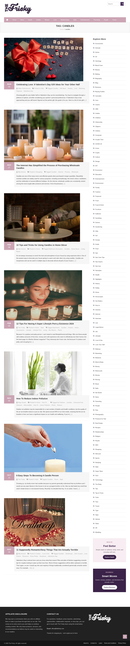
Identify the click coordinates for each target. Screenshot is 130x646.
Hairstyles (98, 270)
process (67, 172)
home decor (75, 249)
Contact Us (94, 643)
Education (98, 174)
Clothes (97, 131)
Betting (97, 74)
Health (30, 20)
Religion (97, 436)
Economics (98, 170)
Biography (98, 78)
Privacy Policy (122, 643)
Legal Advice (99, 327)
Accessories (99, 43)
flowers (70, 327)
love (75, 88)
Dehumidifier (28, 405)
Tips (96, 488)
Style (74, 20)
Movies (47, 20)
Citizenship (98, 122)
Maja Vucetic (22, 402)
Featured (98, 196)
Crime (97, 148)
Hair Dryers (99, 262)
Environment (99, 183)
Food (97, 200)
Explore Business (109, 587)
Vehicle (97, 519)
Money (97, 366)
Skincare (98, 454)
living (45, 330)
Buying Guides (100, 91)
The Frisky (21, 327)
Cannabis (98, 96)
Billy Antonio (22, 172)
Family (97, 187)
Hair (96, 253)
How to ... (45, 402)
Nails (96, 388)
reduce (59, 405)
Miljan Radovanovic (24, 88)
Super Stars (99, 471)
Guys (97, 248)
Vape (97, 515)
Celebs (38, 20)
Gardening (98, 227)
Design (97, 161)
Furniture (98, 209)
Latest (100, 643)
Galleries (98, 214)
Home (14, 20)
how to (36, 405)
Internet (97, 314)
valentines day (28, 91)
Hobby (97, 288)
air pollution (61, 402)
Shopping (39, 172)
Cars (96, 100)
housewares (20, 330)
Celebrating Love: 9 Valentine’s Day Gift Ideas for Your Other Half (48, 84)
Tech (96, 475)
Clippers (98, 126)
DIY (96, 166)
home (77, 327)
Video (97, 523)
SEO (96, 445)
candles (55, 88)
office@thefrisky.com (57, 628)
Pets (96, 410)
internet (60, 172)
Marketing (98, 353)
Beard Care (99, 65)
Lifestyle (98, 336)
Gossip (97, 240)
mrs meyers (52, 330)
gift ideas (63, 88)
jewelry (70, 88)
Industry (97, 310)
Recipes (97, 427)
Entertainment (85, 20)
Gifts (42, 88)
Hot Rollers (98, 301)
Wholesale (75, 172)
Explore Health (109, 557)
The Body (98, 484)
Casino (97, 104)
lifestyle (28, 330)
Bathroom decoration (56, 249)
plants (60, 330)
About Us (86, 643)
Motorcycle (98, 371)
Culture (97, 157)
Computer (98, 135)
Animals (97, 48)
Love (55, 20)
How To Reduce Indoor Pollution (32, 398)
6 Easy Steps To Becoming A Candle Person (37, 475)
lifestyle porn (37, 330)
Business (98, 87)
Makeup (97, 349)
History (97, 283)
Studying (98, 462)
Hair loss (98, 266)
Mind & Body (99, 362)
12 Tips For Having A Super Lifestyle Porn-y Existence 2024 (45, 324)
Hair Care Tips (100, 257)
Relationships (65, 20)
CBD (96, 109)
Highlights (98, 279)
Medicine (98, 358)
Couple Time (99, 139)
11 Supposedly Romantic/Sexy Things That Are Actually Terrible (47, 550)
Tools (97, 497)
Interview (98, 318)
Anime (97, 52)
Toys (96, 502)
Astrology (98, 61)
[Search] (122, 4)
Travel (114, 20)
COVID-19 (98, 144)
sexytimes (43, 556)
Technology (99, 480)
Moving (97, 379)
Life (96, 331)
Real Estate (99, 423)
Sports (97, 458)
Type (96, 510)
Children (98, 118)
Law (96, 323)
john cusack (78, 553)
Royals (106, 20)
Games (97, 222)
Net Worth (98, 392)
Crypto (97, 152)
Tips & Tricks (99, 493)
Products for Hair (100, 419)
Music (97, 384)
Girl (96, 235)
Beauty (97, 70)
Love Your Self (100, 344)
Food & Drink (99, 205)
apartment (56, 327)
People (97, 406)
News (22, 20)
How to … (98, 305)
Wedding (98, 532)
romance (25, 556)
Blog (96, 83)
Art (96, 56)
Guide (97, 244)
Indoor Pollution (45, 405)
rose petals (34, 556)
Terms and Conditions (110, 643)
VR (96, 528)
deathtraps (69, 553)
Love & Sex (45, 553)
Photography (99, 414)
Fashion (97, 192)
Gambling (98, 218)
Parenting (97, 20)
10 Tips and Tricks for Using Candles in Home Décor (41, 245)
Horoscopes (99, 296)
